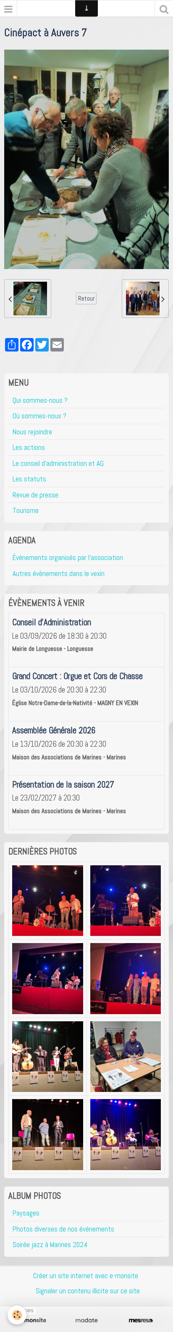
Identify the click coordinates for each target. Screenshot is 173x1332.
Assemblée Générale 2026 (53, 730)
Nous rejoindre (32, 431)
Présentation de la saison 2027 (63, 784)
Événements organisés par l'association (68, 557)
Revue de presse (35, 495)
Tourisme (26, 510)
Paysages (26, 1213)
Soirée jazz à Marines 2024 (50, 1244)
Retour (86, 298)
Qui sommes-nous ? (40, 400)
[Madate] (86, 1320)
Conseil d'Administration (51, 622)
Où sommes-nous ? (39, 415)
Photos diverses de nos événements (63, 1229)
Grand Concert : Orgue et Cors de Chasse (77, 676)
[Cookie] (17, 1315)
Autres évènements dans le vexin (59, 573)
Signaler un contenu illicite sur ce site (88, 1290)
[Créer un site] (32, 1320)
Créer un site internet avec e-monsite (85, 1275)
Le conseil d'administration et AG (58, 463)
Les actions (29, 447)
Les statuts (29, 479)
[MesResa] (141, 1320)
